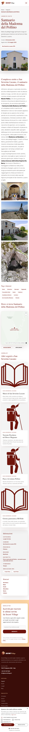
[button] (14, 728)
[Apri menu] (26, 3)
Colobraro (20, 292)
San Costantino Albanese (7, 297)
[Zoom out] (26, 315)
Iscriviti (14, 631)
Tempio (5, 565)
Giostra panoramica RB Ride (13, 518)
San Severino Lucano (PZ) (8, 46)
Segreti (3, 681)
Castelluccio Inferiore (6, 295)
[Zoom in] (26, 313)
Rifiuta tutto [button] (21, 724)
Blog (2, 688)
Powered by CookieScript (14, 730)
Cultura (5, 593)
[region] (14, 328)
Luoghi (2, 686)
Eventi (2, 683)
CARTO (11, 342)
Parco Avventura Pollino (11, 479)
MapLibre (7, 342)
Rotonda (17, 297)
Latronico (16, 295)
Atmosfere (9, 289)
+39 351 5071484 (5, 671)
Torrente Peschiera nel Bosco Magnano (10, 436)
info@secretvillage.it (6, 673)
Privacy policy (4, 705)
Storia (3, 289)
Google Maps (7, 347)
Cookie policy (4, 703)
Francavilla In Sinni (6, 292)
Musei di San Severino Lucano (14, 393)
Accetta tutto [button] (7, 724)
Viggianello (23, 289)
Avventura (5, 582)
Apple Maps (19, 347)
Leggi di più (13, 714)
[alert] (14, 719)
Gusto (4, 586)
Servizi (2, 698)
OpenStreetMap (17, 342)
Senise (14, 292)
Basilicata (5, 554)
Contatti (3, 701)
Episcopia (16, 289)
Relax (4, 584)
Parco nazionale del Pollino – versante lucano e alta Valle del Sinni (14, 560)
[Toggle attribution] (26, 343)
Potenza (5, 549)
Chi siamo (3, 696)
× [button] (27, 708)
